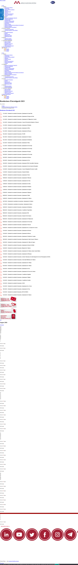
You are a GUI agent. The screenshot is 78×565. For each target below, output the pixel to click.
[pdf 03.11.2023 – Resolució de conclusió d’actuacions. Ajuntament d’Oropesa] (0, 152)
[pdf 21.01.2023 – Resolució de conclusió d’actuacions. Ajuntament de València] (0, 295)
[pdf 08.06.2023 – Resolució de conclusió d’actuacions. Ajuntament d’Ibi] (0, 213)
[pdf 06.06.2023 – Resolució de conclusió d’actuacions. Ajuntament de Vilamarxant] (0, 219)
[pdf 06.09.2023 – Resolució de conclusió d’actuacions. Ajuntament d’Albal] (0, 196)
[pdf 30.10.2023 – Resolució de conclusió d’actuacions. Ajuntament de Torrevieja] (0, 155)
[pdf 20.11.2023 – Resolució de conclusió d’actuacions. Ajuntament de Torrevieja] (0, 149)
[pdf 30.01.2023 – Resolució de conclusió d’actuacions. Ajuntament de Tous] (0, 289)
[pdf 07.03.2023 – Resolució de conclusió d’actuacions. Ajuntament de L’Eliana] (0, 263)
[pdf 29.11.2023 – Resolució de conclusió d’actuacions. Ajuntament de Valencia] (0, 137)
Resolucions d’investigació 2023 (7, 110)
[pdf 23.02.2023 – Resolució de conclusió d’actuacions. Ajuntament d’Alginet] (0, 278)
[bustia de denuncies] (8, 301)
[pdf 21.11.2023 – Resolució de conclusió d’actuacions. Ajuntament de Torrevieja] (0, 146)
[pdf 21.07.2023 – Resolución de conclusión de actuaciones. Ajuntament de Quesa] (0, 204)
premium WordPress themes (14, 561)
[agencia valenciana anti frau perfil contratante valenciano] (8, 307)
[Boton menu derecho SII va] (8, 319)
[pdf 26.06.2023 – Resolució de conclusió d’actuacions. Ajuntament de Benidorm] (0, 207)
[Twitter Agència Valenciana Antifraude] (32, 540)
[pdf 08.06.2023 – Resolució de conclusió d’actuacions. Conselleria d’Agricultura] (0, 210)
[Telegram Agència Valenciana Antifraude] (70, 540)
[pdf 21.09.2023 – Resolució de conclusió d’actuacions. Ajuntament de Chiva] (0, 181)
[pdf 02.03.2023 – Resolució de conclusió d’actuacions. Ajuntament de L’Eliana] (0, 266)
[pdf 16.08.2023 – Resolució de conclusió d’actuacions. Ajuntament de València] (0, 199)
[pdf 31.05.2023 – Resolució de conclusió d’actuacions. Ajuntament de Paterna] (0, 231)
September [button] (2, 324)
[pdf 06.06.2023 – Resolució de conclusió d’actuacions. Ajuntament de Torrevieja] (0, 222)
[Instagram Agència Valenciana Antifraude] (57, 540)
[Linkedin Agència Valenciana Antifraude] (6, 540)
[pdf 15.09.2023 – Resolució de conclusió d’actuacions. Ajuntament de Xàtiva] (0, 184)
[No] (59, 564)
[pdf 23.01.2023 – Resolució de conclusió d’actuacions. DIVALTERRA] (0, 292)
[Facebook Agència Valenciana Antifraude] (44, 540)
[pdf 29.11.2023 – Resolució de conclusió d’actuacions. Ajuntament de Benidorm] (0, 140)
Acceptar (56, 564)
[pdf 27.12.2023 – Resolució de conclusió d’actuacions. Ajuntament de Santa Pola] (0, 114)
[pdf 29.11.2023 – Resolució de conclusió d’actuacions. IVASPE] (0, 134)
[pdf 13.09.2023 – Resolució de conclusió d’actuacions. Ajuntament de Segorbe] (0, 190)
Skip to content (2, 0)
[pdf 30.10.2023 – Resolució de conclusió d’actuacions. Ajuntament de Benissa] (0, 158)
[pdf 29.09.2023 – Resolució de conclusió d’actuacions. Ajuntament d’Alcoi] (0, 175)
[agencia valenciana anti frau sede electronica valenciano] (8, 313)
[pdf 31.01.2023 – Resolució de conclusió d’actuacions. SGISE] (0, 283)
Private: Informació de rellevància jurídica (9, 106)
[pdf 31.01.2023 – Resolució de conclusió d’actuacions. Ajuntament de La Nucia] (0, 286)
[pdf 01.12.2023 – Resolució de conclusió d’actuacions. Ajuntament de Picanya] (0, 131)
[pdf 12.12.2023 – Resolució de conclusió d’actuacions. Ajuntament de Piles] (0, 128)
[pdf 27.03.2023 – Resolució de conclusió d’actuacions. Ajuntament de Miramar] (0, 254)
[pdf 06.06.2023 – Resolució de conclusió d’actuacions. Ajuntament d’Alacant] (0, 225)
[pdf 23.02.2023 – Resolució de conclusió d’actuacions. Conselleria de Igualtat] (0, 275)
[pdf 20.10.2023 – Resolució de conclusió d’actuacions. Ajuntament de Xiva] (0, 161)
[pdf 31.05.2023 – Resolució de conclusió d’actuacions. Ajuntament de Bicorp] (0, 234)
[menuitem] (40, 5)
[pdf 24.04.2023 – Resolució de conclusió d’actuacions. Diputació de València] (0, 248)
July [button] (0, 320)
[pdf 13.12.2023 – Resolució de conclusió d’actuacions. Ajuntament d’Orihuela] (0, 125)
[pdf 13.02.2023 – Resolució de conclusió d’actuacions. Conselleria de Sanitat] (0, 281)
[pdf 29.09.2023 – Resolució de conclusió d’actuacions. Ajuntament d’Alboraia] (0, 178)
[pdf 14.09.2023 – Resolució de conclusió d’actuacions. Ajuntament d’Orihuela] (0, 187)
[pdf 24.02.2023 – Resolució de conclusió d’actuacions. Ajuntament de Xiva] (0, 269)
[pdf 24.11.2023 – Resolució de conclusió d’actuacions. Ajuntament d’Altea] (0, 143)
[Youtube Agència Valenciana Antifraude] (19, 540)
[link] (36, 2)
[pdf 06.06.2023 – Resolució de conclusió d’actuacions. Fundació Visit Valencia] (0, 216)
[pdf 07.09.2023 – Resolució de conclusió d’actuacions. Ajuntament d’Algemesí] (0, 193)
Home (3, 105)
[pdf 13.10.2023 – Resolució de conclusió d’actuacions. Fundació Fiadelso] (0, 172)
